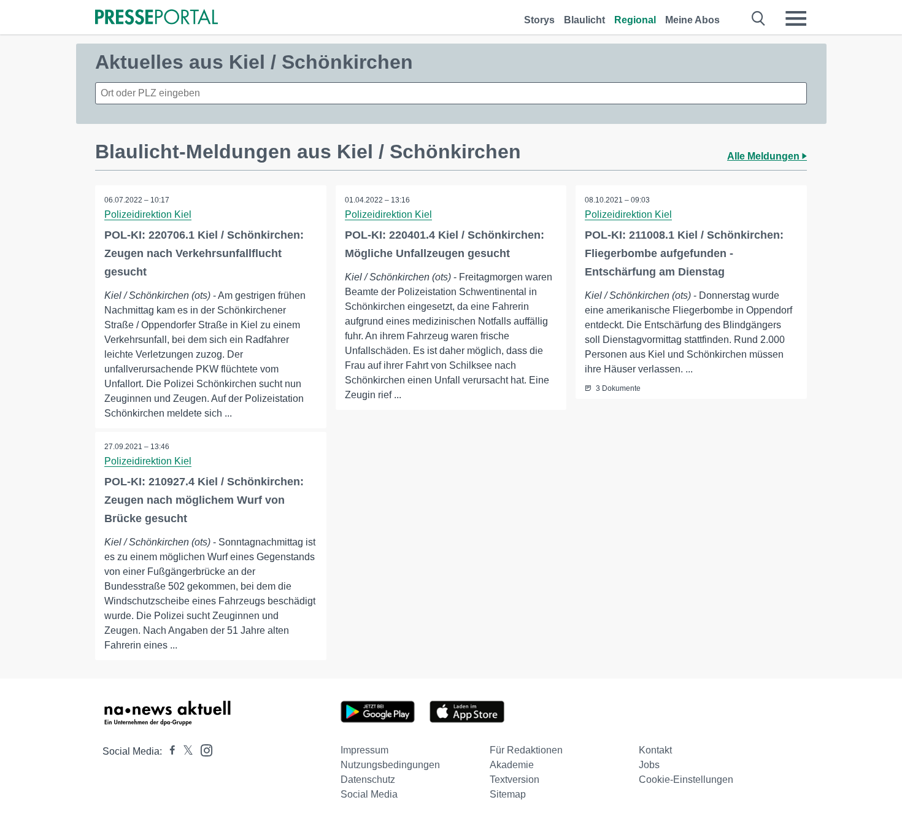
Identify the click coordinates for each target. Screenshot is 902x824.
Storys (539, 20)
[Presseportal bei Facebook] (168, 751)
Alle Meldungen (764, 156)
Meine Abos (692, 20)
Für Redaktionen (526, 750)
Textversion (514, 779)
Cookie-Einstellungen (686, 779)
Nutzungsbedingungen (390, 765)
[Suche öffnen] (758, 18)
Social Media (369, 794)
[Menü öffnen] (796, 18)
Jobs (649, 765)
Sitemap (508, 794)
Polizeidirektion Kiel (147, 214)
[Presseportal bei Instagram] (202, 749)
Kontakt (655, 750)
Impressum (364, 750)
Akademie (512, 765)
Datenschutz (368, 779)
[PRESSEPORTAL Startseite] (156, 18)
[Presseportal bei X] (184, 751)
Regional (635, 20)
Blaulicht (584, 20)
